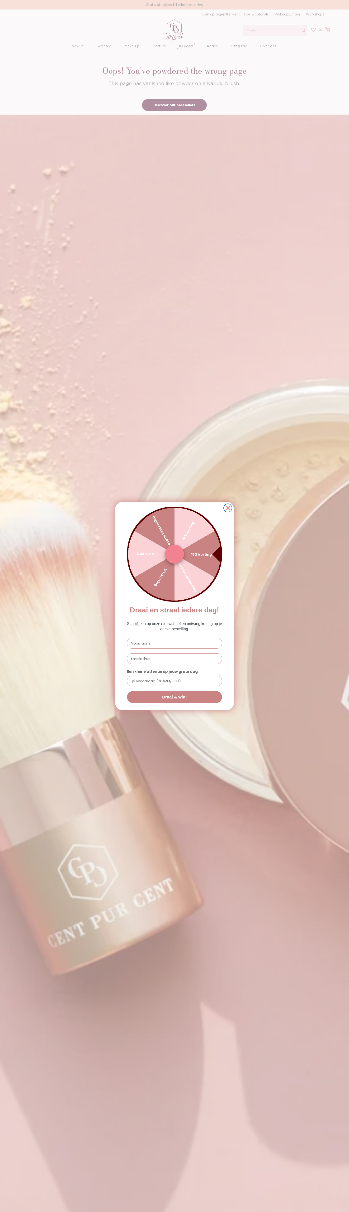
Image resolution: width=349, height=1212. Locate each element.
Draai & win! (174, 697)
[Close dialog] (228, 508)
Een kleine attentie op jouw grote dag (162, 671)
